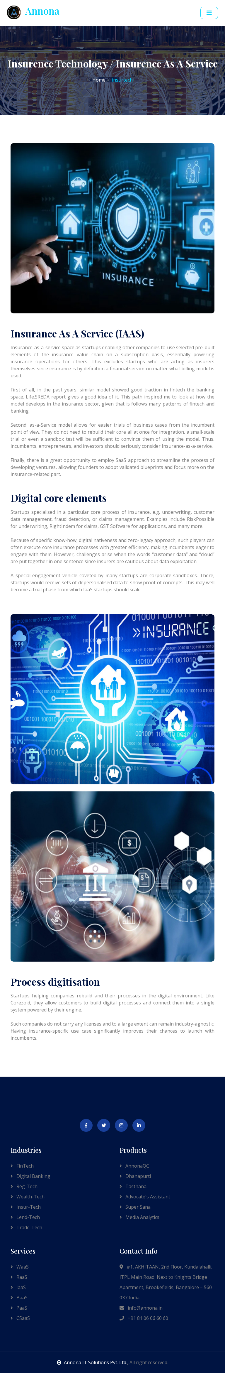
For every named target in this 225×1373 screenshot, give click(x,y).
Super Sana (137, 1207)
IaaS (20, 1287)
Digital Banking (32, 1176)
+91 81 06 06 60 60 (147, 1318)
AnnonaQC (136, 1166)
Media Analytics (141, 1217)
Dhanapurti (137, 1176)
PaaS (21, 1308)
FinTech (24, 1166)
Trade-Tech (28, 1227)
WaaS (22, 1267)
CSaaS (22, 1318)
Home (98, 80)
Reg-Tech (26, 1186)
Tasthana (135, 1186)
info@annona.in (145, 1308)
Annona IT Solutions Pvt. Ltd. (95, 1362)
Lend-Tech (27, 1217)
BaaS (21, 1297)
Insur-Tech (28, 1207)
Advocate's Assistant (147, 1196)
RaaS (21, 1277)
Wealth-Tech (30, 1196)
